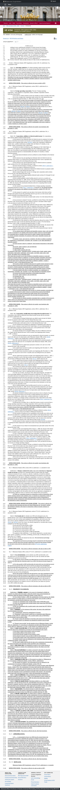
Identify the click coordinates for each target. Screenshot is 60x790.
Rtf (56, 38)
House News (47, 774)
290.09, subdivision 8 (13, 343)
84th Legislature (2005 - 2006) (12, 25)
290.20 (28, 106)
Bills (4, 25)
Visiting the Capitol (9, 779)
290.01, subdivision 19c (46, 399)
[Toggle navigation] (5, 4)
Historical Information (10, 775)
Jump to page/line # (8, 41)
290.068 (43, 419)
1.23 (35, 439)
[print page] (55, 23)
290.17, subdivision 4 (28, 187)
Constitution (26, 23)
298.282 (16, 522)
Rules (14, 23)
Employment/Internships (11, 777)
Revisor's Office (33, 23)
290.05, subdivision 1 (47, 165)
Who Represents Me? (23, 775)
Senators (20, 779)
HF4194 (22, 25)
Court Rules (19, 23)
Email (32, 779)
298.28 (9, 522)
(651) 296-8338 (35, 778)
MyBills (46, 778)
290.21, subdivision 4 (31, 438)
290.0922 (30, 142)
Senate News (47, 776)
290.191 (22, 106)
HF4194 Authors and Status (16, 38)
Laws (10, 23)
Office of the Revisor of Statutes (20, 19)
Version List (6, 38)
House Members (22, 777)
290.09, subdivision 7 (20, 391)
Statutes (6, 23)
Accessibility (8, 781)
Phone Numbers (35, 782)
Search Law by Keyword (44, 23)
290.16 (34, 358)
